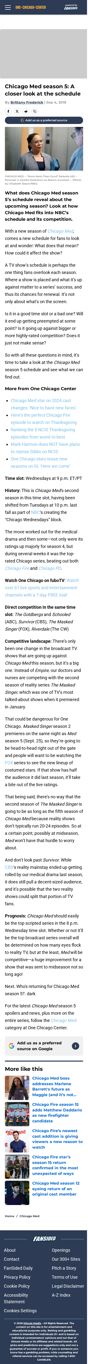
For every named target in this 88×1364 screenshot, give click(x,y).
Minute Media (32, 1323)
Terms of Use (65, 1277)
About (10, 1250)
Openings (61, 1250)
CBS (9, 867)
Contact (11, 1259)
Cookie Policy (17, 1286)
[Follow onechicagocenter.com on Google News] (75, 1046)
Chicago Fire (17, 568)
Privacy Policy (17, 1277)
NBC (35, 512)
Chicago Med (64, 1020)
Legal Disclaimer (68, 1286)
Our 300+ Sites (66, 1259)
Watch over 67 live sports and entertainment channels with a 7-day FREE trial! (42, 588)
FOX (9, 762)
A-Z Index (61, 1295)
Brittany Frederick (27, 102)
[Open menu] (8, 7)
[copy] (34, 111)
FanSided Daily (18, 1268)
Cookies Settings (20, 1310)
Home (9, 1216)
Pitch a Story (64, 1268)
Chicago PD (49, 568)
